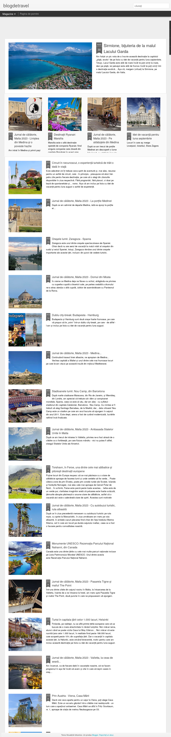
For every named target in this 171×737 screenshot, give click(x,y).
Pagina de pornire (29, 13)
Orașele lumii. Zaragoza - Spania (71, 239)
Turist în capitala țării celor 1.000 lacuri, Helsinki (80, 619)
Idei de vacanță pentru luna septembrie (146, 136)
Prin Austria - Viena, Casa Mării (70, 696)
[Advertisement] (85, 27)
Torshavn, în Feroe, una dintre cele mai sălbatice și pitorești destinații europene (82, 469)
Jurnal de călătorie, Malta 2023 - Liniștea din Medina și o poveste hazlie (26, 140)
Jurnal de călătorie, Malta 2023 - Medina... (76, 353)
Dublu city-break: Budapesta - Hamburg (75, 315)
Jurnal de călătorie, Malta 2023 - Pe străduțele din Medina (106, 138)
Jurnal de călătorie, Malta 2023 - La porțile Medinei (82, 201)
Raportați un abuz (106, 734)
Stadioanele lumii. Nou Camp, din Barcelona (78, 391)
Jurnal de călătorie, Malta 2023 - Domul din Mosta (81, 277)
